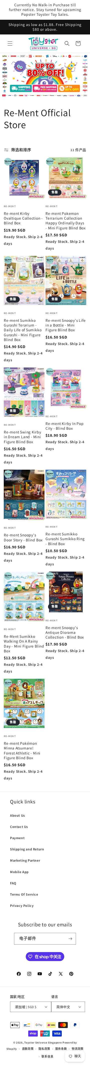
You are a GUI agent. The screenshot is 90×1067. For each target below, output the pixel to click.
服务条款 (61, 1049)
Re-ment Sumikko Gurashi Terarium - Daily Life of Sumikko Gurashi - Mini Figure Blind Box (23, 330)
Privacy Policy (22, 905)
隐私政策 (44, 1049)
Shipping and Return (27, 849)
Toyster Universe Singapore (43, 1042)
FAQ (13, 883)
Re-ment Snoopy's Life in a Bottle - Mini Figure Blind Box (66, 325)
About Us (17, 815)
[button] (10, 43)
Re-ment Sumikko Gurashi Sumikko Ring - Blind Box (65, 539)
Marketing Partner (25, 860)
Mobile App (19, 872)
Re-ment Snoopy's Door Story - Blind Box (23, 537)
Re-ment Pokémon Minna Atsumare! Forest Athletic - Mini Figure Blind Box (22, 750)
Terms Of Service (24, 894)
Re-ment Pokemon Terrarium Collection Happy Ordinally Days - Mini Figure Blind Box (66, 220)
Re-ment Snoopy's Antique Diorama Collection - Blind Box (65, 632)
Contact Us (19, 826)
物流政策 (78, 1049)
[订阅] (70, 939)
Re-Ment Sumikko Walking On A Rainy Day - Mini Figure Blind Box (24, 643)
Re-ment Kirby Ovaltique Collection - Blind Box (23, 218)
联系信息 (47, 1056)
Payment (17, 838)
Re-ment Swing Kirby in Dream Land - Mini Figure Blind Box (22, 437)
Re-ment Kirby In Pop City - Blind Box (65, 426)
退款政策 (28, 1049)
